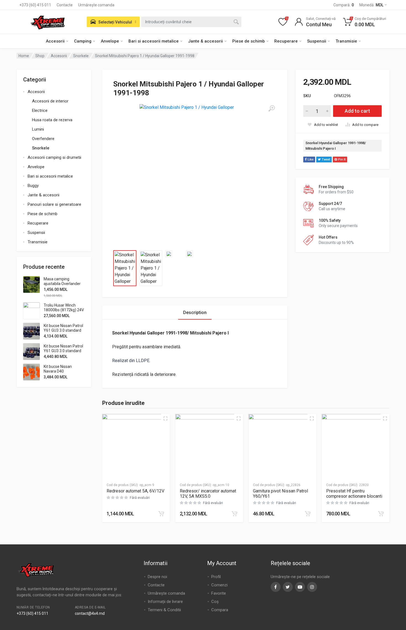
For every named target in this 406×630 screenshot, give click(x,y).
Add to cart (357, 111)
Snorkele (81, 56)
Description (195, 312)
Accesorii (55, 41)
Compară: (343, 5)
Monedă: (371, 5)
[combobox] (191, 22)
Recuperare (286, 41)
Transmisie (346, 41)
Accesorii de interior (50, 101)
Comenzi (219, 584)
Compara (219, 609)
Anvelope (110, 41)
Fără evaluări (140, 497)
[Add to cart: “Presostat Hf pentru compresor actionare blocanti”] (381, 514)
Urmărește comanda (96, 5)
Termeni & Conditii (164, 609)
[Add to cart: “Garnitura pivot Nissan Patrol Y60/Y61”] (308, 514)
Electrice (40, 110)
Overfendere (43, 138)
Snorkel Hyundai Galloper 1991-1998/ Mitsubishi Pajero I (335, 146)
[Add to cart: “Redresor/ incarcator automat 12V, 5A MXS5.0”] (234, 514)
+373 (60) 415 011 (35, 5)
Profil (216, 576)
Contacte (65, 5)
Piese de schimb (248, 41)
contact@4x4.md (90, 613)
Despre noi (157, 576)
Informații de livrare (165, 601)
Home (24, 56)
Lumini (38, 129)
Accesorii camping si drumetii (54, 157)
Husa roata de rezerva (52, 119)
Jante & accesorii (205, 41)
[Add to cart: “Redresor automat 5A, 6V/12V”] (161, 514)
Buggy (33, 185)
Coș (215, 601)
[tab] (195, 312)
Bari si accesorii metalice (153, 41)
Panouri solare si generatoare (54, 204)
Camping (82, 41)
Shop (39, 56)
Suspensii (316, 41)
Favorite (218, 593)
